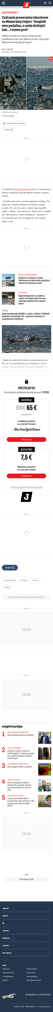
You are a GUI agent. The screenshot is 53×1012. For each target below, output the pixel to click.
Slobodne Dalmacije (22, 189)
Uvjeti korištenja (32, 969)
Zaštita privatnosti (8, 973)
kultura (6, 938)
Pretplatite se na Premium (38, 994)
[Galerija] (26, 83)
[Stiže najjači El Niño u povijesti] (44, 769)
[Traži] (50, 3)
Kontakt (5, 980)
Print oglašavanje (32, 976)
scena (6, 945)
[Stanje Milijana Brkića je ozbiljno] (44, 738)
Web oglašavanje (8, 976)
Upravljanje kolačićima (34, 980)
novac (6, 931)
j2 (3, 923)
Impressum (6, 969)
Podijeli (7, 129)
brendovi (7, 953)
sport (5, 916)
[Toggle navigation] (3, 3)
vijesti (6, 908)
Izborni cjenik (31, 973)
